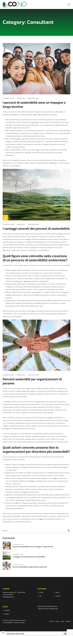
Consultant (21, 98)
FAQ (40, 596)
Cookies (22, 622)
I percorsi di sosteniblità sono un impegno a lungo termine (34, 104)
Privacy (16, 622)
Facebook (7, 610)
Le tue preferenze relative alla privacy (44, 634)
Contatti (58, 596)
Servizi (57, 592)
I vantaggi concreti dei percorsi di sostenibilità (36, 228)
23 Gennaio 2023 (17, 544)
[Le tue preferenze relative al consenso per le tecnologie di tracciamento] (3, 633)
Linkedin (6, 614)
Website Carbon (53, 606)
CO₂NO (41, 592)
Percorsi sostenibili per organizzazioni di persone (32, 381)
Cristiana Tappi (33, 98)
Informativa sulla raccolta (15, 634)
